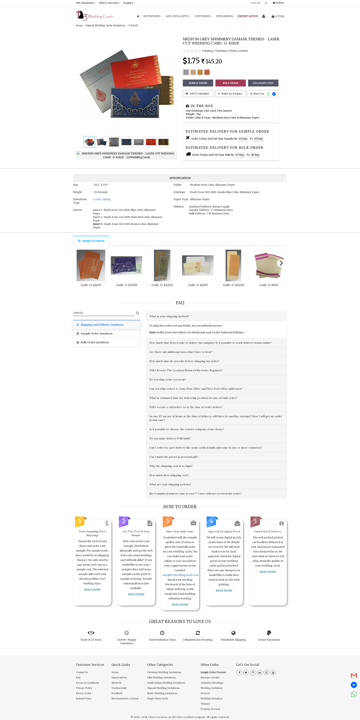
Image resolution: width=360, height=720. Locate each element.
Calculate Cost (263, 83)
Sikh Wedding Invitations (161, 677)
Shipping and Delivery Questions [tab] (101, 324)
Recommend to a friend (125, 698)
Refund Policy (84, 698)
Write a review (238, 51)
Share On (259, 93)
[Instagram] (266, 672)
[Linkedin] (259, 672)
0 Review (221, 51)
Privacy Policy (84, 688)
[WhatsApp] (269, 93)
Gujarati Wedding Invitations (163, 688)
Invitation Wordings (212, 682)
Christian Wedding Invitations (164, 672)
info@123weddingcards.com (180, 575)
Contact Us (82, 672)
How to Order (83, 693)
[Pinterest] (253, 672)
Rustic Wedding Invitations (162, 693)
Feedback (117, 693)
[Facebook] (239, 672)
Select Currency (109, 3)
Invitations (151, 16)
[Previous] (79, 264)
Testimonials (119, 688)
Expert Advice (119, 677)
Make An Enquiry (231, 93)
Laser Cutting (102, 199)
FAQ (78, 677)
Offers (279, 3)
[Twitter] (246, 672)
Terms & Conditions (87, 682)
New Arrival (225, 16)
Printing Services (210, 709)
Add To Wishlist (199, 93)
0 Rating (207, 51)
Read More (92, 589)
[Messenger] (274, 93)
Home (115, 672)
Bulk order (230, 83)
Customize (203, 16)
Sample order (198, 83)
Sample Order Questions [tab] (96, 333)
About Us (117, 682)
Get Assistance (85, 3)
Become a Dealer (210, 677)
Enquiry (128, 3)
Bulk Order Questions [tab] (94, 342)
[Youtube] (273, 672)
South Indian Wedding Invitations (166, 682)
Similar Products (93, 241)
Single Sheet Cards (157, 698)
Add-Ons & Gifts (177, 16)
